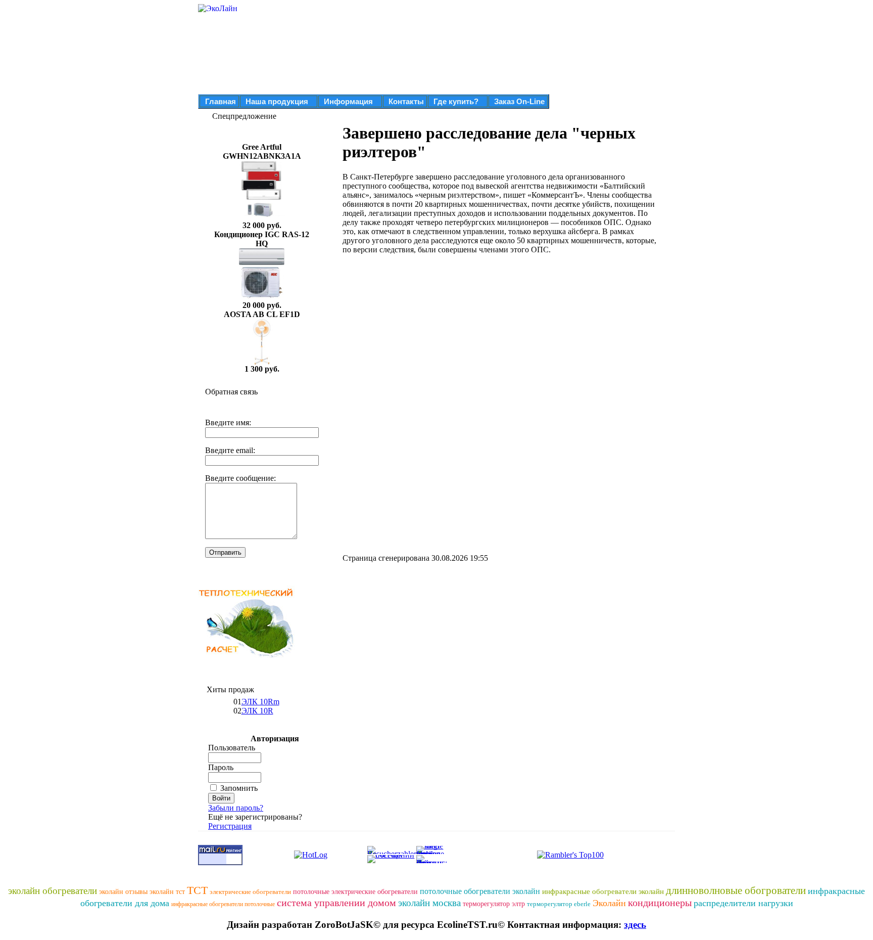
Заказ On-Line (519, 101)
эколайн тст (167, 892)
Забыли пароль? (235, 807)
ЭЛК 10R (257, 710)
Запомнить (239, 788)
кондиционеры (660, 902)
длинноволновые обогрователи (736, 890)
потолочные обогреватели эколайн (480, 891)
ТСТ (197, 890)
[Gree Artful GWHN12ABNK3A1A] (261, 218)
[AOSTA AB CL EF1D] (261, 361)
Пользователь (231, 747)
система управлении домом (336, 902)
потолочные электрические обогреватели (355, 892)
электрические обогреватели (250, 892)
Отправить (225, 552)
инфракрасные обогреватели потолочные (223, 904)
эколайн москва (429, 903)
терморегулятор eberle (559, 904)
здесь (635, 924)
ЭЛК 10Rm (260, 701)
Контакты (406, 101)
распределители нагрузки (743, 903)
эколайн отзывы (123, 892)
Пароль (220, 767)
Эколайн (609, 903)
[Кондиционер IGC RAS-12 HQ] (261, 298)
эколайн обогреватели (52, 890)
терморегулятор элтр (494, 904)
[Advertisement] (427, 333)
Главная (220, 101)
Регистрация (230, 826)
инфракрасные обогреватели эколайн (603, 891)
